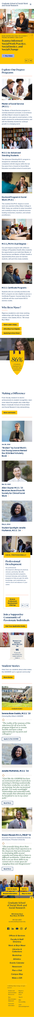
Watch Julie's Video (10, 324)
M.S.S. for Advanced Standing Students (11, 154)
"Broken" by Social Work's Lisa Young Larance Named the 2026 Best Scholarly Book (14, 452)
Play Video (9, 56)
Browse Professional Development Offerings (12, 602)
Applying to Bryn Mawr (12, 333)
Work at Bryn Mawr (17, 945)
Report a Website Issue (21, 992)
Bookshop (17, 955)
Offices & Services (17, 935)
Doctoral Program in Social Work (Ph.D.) (14, 198)
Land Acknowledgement (24, 1005)
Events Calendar (17, 962)
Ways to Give (26, 893)
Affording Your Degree (12, 329)
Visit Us (24, 889)
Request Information (10, 893)
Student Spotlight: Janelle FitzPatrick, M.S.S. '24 (14, 529)
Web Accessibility (22, 1001)
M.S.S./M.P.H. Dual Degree (14, 244)
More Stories (8, 677)
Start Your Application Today (15, 626)
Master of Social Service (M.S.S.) (13, 105)
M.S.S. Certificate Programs (14, 287)
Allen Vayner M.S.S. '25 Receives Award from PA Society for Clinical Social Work (13, 491)
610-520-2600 (17, 920)
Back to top (31, 898)
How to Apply (12, 889)
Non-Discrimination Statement (12, 999)
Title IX (20, 997)
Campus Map (17, 974)
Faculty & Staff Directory (17, 940)
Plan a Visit (17, 970)
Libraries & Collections (17, 950)
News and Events (9, 412)
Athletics (17, 959)
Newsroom (17, 966)
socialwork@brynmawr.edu (17, 922)
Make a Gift (17, 977)
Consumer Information (11, 1004)
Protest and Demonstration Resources (12, 992)
